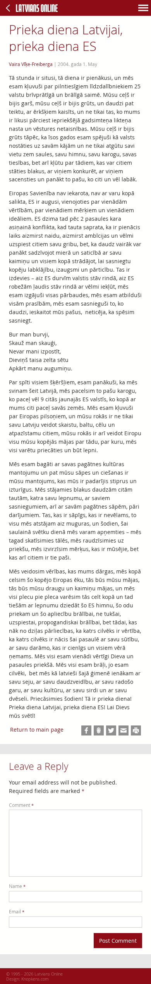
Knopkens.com (35, 979)
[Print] (136, 730)
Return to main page (36, 729)
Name (17, 886)
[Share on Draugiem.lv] (99, 730)
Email (16, 911)
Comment (21, 805)
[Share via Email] (123, 730)
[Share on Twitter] (111, 730)
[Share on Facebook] (86, 730)
